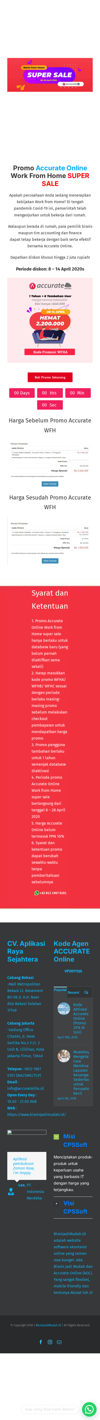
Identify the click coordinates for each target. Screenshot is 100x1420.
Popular (60, 990)
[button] (73, 1140)
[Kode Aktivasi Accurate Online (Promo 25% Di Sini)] (64, 1008)
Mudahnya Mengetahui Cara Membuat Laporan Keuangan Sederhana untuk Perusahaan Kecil (81, 1073)
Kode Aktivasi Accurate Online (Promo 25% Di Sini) (81, 1018)
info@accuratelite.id (25, 1088)
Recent (73, 992)
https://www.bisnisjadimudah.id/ (36, 1114)
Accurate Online (61, 168)
